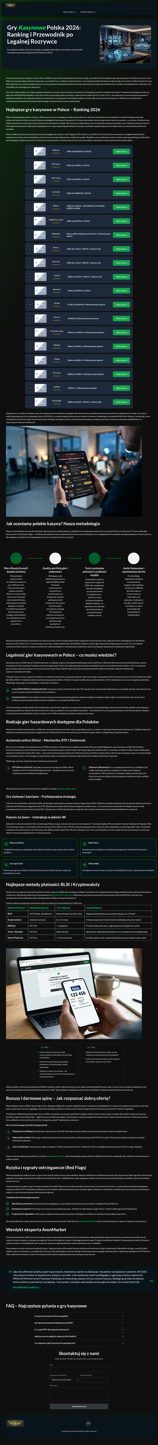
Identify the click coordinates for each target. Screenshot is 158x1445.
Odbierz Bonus (121, 151)
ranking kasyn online (87, 1221)
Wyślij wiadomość (79, 1406)
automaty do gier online (67, 788)
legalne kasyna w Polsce (56, 1156)
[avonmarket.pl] (10, 5)
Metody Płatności (87, 12)
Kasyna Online (68, 12)
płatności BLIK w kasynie (61, 895)
